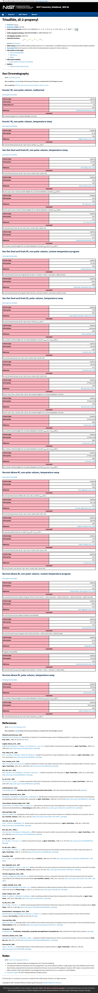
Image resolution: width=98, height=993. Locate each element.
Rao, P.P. (5, 867)
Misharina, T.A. (7, 737)
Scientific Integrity (32, 990)
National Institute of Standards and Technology (18, 7)
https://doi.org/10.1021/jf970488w (13, 949)
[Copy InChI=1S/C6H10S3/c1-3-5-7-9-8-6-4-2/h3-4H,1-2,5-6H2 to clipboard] (72, 29)
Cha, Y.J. (5, 823)
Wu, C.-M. (11, 841)
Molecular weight (12, 27)
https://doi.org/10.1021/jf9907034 (41, 766)
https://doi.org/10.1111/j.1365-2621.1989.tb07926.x (73, 858)
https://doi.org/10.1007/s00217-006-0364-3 (60, 870)
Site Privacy (7, 988)
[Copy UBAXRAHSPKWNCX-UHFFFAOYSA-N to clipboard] (51, 33)
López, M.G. (29, 805)
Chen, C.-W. (6, 947)
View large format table (9, 95)
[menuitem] (3, 14)
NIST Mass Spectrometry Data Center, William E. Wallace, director (32, 85)
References (13, 55)
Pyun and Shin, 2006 (88, 628)
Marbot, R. (32, 755)
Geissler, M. (24, 876)
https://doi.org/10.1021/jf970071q (33, 898)
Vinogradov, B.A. (7, 931)
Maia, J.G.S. (24, 746)
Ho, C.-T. (16, 781)
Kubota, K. (27, 772)
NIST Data (22, 14)
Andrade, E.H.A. (17, 887)
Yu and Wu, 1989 (90, 461)
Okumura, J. (36, 772)
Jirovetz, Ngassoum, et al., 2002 (85, 508)
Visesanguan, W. (19, 914)
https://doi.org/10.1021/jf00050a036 (23, 834)
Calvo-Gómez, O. (7, 805)
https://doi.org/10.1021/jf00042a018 (21, 784)
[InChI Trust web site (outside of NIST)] (76, 31)
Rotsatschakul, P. (7, 914)
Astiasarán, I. (23, 938)
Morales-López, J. (19, 805)
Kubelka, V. (27, 896)
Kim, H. (10, 823)
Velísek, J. (12, 896)
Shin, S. (12, 922)
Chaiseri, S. (37, 914)
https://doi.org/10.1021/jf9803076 (77, 799)
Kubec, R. (5, 896)
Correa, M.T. (20, 764)
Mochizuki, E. (6, 797)
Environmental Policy (18, 990)
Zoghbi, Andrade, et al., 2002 (86, 526)
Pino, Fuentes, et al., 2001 (87, 186)
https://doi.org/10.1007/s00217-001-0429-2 (46, 817)
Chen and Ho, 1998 (89, 693)
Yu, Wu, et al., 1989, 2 (88, 443)
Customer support (13, 972)
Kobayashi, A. (19, 772)
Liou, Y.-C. (18, 841)
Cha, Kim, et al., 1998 (88, 352)
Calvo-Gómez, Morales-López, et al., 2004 (82, 316)
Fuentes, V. (12, 764)
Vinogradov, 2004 (89, 646)
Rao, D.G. (26, 867)
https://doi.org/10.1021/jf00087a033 (40, 852)
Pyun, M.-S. (5, 922)
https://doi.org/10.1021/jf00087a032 (81, 841)
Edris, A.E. (5, 814)
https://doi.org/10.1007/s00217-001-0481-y (78, 878)
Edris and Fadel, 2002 (88, 334)
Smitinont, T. (29, 914)
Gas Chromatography (17, 53)
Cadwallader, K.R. (19, 823)
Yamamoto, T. (15, 797)
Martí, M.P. (25, 755)
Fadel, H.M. (12, 814)
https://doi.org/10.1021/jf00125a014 (21, 748)
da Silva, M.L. (33, 746)
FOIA (9, 990)
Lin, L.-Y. (10, 781)
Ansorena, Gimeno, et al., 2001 (85, 664)
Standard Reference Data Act (52, 983)
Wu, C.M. (11, 772)
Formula (10, 25)
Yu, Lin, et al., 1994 (89, 222)
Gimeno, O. (14, 938)
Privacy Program (25, 988)
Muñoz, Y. (18, 755)
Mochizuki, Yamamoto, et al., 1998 (84, 287)
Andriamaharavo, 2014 (88, 269)
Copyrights (35, 988)
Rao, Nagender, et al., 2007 (86, 490)
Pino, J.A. (5, 755)
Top (9, 77)
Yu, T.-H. (4, 781)
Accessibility (15, 988)
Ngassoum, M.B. (15, 876)
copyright (17, 81)
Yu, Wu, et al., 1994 (89, 563)
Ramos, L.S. (16, 746)
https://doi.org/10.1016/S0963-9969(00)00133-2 (35, 940)
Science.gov (74, 990)
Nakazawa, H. (34, 797)
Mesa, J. (11, 755)
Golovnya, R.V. (16, 737)
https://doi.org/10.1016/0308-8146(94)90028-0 (35, 907)
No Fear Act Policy (88, 988)
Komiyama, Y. (25, 797)
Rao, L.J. (19, 867)
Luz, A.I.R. (41, 746)
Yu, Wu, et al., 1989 (89, 425)
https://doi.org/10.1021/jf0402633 (24, 757)
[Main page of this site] (3, 14)
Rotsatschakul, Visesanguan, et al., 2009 (82, 591)
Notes (12, 57)
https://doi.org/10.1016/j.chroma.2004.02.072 (61, 808)
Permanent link (12, 48)
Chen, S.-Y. (18, 850)
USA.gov (81, 990)
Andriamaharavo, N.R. (9, 790)
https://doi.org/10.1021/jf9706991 (13, 825)
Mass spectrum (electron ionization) (21, 62)
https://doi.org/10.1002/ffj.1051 (50, 889)
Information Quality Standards (48, 990)
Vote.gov (87, 990)
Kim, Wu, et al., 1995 (89, 204)
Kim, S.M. (5, 772)
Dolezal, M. (19, 896)
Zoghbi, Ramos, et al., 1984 (86, 139)
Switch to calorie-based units (19, 66)
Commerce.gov (64, 990)
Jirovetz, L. (5, 876)
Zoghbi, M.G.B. (7, 746)
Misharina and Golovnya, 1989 (85, 110)
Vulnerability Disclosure (74, 988)
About (34, 14)
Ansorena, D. (6, 938)
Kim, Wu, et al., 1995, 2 (88, 388)
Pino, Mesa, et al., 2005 (88, 168)
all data (25, 739)
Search (10, 14)
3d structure (16, 43)
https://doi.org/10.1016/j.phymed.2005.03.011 (41, 925)
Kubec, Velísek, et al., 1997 (87, 544)
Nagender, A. (12, 867)
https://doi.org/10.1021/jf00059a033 (14, 775)
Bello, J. (30, 938)
